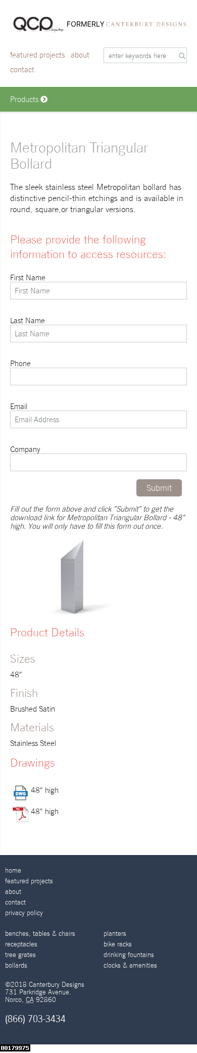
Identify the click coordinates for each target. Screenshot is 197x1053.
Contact (22, 69)
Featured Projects (37, 55)
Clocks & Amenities (130, 965)
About (80, 55)
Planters (115, 933)
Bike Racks (118, 944)
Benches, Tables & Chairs (40, 933)
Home (13, 870)
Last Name (27, 320)
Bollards (16, 965)
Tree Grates (20, 955)
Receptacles (21, 944)
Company (25, 449)
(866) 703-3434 (35, 1019)
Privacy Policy (24, 913)
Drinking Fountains (129, 955)
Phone (20, 363)
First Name (27, 277)
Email (18, 406)
